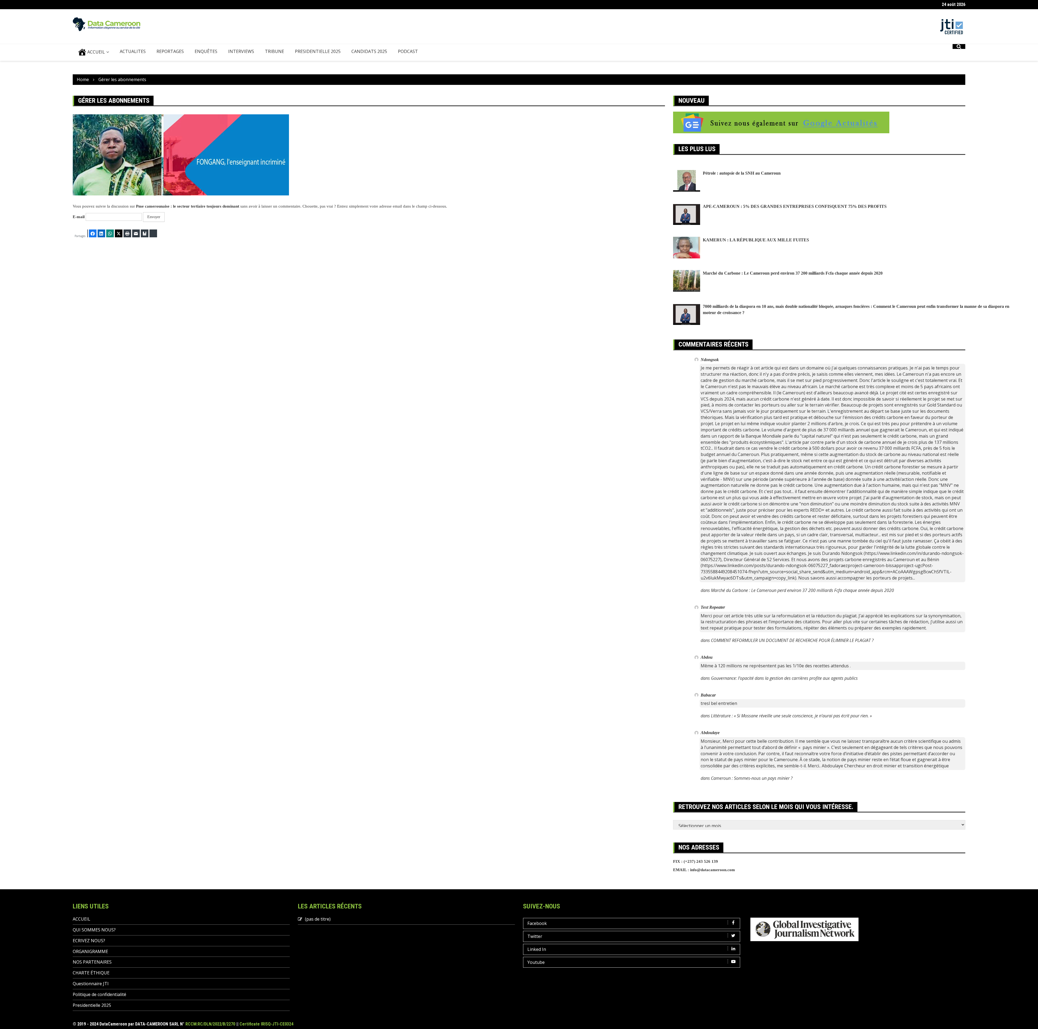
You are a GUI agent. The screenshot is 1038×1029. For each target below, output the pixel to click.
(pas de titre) (318, 919)
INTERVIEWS (241, 51)
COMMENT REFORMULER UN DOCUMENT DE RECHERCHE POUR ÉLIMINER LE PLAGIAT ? (792, 640)
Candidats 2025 (369, 51)
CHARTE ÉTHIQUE (91, 973)
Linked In (536, 949)
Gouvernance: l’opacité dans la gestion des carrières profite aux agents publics (784, 678)
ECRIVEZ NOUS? (89, 941)
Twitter (534, 936)
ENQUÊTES (206, 51)
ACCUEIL (95, 52)
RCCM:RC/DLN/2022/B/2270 (210, 1024)
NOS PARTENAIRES (92, 962)
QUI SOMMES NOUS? (94, 930)
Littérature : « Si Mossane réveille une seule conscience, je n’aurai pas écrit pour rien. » (791, 716)
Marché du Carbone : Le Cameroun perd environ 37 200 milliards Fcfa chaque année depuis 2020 (793, 273)
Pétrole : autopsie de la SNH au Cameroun (742, 173)
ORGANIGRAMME (90, 951)
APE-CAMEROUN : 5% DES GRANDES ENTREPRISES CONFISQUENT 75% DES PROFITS (795, 206)
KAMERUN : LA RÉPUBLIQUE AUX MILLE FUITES (756, 240)
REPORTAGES (170, 51)
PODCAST (408, 51)
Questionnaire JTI (91, 984)
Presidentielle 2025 (318, 51)
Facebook (537, 923)
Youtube (536, 962)
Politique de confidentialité (99, 994)
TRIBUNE (274, 51)
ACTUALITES (133, 51)
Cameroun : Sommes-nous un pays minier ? (752, 778)
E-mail (79, 217)
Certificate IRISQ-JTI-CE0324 (266, 1024)
